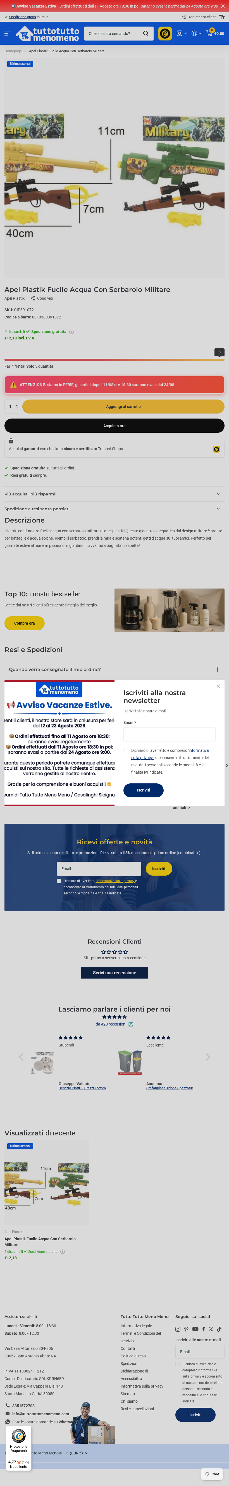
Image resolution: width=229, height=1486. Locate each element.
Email (129, 722)
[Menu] (28, 1429)
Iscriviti (143, 790)
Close (218, 686)
